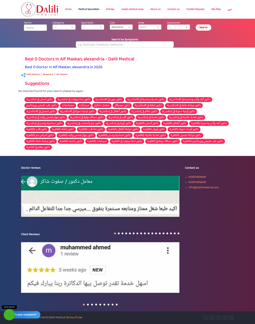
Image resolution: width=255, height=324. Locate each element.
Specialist (87, 22)
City (112, 22)
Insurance (173, 22)
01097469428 (197, 182)
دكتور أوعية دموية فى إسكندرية (178, 111)
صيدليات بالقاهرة (97, 141)
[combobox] (63, 27)
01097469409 (197, 177)
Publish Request (195, 9)
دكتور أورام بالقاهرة (154, 129)
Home (68, 9)
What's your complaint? (23, 314)
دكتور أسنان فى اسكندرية (39, 99)
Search (203, 27)
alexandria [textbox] (117, 27)
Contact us (173, 9)
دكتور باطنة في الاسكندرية (148, 105)
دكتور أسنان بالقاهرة (147, 123)
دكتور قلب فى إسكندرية (120, 117)
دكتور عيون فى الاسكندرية (108, 99)
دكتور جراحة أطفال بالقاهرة (123, 129)
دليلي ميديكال (122, 105)
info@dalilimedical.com (203, 187)
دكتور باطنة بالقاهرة (63, 129)
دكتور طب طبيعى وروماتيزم (41, 105)
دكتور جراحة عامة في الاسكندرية (184, 105)
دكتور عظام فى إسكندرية (144, 111)
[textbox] (150, 27)
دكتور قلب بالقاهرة (36, 129)
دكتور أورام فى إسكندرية (118, 123)
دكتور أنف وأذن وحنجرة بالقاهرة (209, 123)
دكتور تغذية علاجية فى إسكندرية (186, 117)
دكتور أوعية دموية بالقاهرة (184, 129)
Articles (110, 9)
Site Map (216, 9)
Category (58, 22)
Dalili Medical (33, 74)
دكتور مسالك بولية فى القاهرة (162, 141)
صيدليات (84, 105)
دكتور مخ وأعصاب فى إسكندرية (84, 123)
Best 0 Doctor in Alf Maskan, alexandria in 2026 (63, 67)
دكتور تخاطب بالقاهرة (91, 129)
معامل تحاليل (102, 105)
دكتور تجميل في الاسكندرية (40, 111)
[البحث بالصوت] (9, 314)
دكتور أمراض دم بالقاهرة (40, 135)
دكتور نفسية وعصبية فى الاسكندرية (145, 99)
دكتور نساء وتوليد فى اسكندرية (73, 99)
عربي (230, 9)
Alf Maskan (62, 74)
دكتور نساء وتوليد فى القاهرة (127, 141)
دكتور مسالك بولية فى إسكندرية (86, 117)
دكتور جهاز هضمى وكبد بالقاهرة (76, 135)
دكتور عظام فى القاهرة (38, 147)
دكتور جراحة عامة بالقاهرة (40, 141)
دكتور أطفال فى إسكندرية (112, 111)
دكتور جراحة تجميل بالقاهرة (186, 135)
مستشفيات (68, 105)
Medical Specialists (88, 9)
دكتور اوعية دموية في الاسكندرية (77, 111)
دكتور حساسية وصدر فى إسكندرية (44, 123)
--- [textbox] (55, 27)
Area (141, 22)
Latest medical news (132, 9)
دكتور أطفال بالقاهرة (174, 123)
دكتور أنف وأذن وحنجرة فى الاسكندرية (189, 99)
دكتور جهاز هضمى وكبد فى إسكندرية (45, 117)
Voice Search (9, 307)
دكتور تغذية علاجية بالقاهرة (151, 135)
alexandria (48, 74)
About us (155, 9)
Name (27, 22)
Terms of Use (74, 317)
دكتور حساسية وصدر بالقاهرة (115, 135)
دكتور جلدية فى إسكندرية (151, 117)
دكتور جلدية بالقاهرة (71, 141)
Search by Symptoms (124, 39)
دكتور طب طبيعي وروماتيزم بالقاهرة (203, 141)
